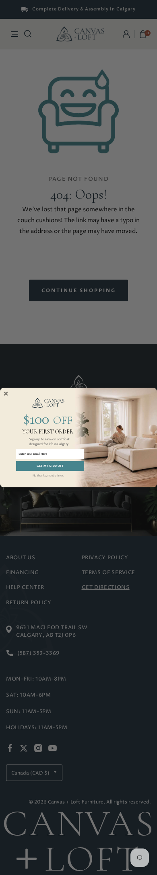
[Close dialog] (5, 393)
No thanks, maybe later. (48, 475)
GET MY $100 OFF (50, 466)
